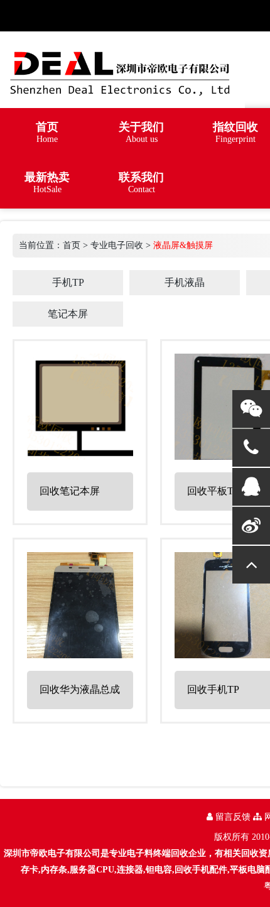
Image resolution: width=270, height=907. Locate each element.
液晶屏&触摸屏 (183, 245)
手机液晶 (185, 282)
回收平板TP (213, 491)
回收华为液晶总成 (80, 689)
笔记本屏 (68, 313)
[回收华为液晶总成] (80, 653)
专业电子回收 (116, 245)
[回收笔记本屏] (80, 454)
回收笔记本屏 (70, 491)
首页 (71, 245)
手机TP (68, 282)
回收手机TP (213, 689)
